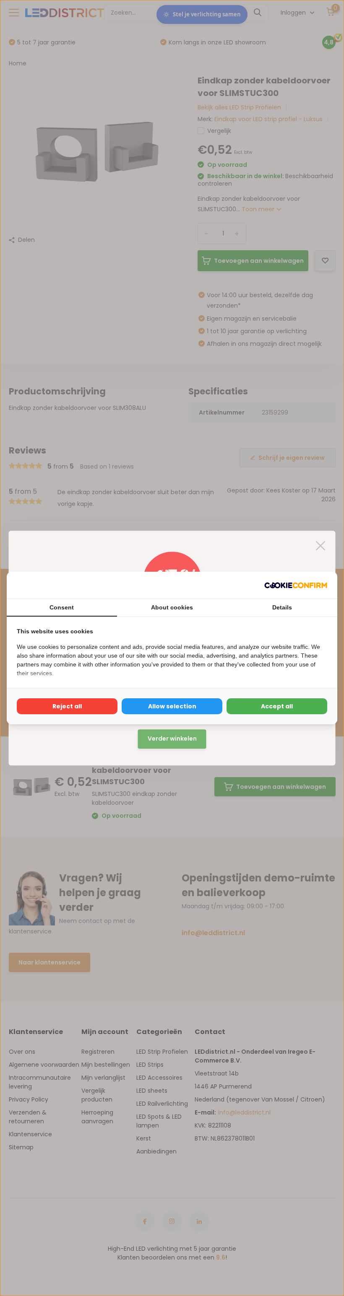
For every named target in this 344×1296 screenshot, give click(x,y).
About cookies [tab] (172, 607)
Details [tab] (282, 607)
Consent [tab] (62, 607)
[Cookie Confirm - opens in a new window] (295, 585)
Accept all (277, 706)
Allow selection (172, 706)
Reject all (67, 706)
